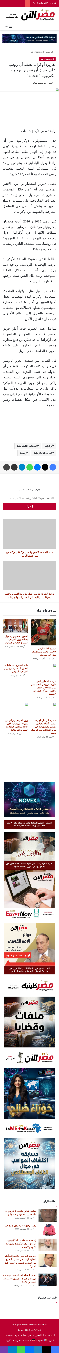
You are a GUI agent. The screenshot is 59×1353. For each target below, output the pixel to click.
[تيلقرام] (22, 467)
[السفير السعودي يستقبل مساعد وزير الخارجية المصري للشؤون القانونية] (15, 626)
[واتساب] (29, 467)
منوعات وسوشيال (11, 1335)
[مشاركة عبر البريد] (14, 467)
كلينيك (8, 1340)
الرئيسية (49, 52)
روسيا (23, 452)
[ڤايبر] (4, 1349)
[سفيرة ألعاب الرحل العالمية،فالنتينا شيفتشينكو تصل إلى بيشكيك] (43, 632)
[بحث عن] (55, 26)
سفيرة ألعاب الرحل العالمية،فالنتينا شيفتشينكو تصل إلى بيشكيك (44, 651)
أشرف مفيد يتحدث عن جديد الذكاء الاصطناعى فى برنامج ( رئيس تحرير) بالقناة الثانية (29, 865)
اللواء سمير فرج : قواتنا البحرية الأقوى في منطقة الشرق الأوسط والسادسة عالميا (29, 970)
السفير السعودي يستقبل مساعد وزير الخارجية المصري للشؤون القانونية (16, 639)
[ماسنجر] (37, 467)
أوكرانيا (48, 445)
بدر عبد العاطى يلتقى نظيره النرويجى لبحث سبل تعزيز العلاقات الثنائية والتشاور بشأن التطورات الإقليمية (43, 687)
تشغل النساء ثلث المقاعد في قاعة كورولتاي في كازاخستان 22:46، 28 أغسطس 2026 (19, 1278)
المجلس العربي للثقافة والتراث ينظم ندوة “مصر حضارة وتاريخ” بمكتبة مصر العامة (29, 824)
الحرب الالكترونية (43, 452)
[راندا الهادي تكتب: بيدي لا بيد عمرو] (48, 1230)
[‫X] (45, 467)
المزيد (51, 1340)
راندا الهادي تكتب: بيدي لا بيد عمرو (19, 1225)
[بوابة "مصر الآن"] (29, 15)
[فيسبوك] (52, 467)
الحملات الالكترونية (27, 445)
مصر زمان (16, 1340)
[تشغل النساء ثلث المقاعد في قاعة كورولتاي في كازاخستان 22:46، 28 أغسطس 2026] (48, 1280)
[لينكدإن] (38, 1349)
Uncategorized (37, 52)
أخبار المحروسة (39, 1335)
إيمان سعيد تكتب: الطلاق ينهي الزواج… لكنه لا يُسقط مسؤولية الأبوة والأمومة (21, 1243)
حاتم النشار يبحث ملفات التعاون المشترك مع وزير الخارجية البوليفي (16, 668)
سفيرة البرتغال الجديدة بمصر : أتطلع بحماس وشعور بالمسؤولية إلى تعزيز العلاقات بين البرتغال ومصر (43, 726)
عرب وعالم (26, 1335)
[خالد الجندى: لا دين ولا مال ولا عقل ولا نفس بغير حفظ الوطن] (29, 534)
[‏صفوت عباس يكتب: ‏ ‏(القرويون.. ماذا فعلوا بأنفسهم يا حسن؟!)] (48, 1215)
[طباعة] (6, 467)
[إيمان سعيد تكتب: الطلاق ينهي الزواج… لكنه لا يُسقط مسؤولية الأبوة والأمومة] (48, 1245)
